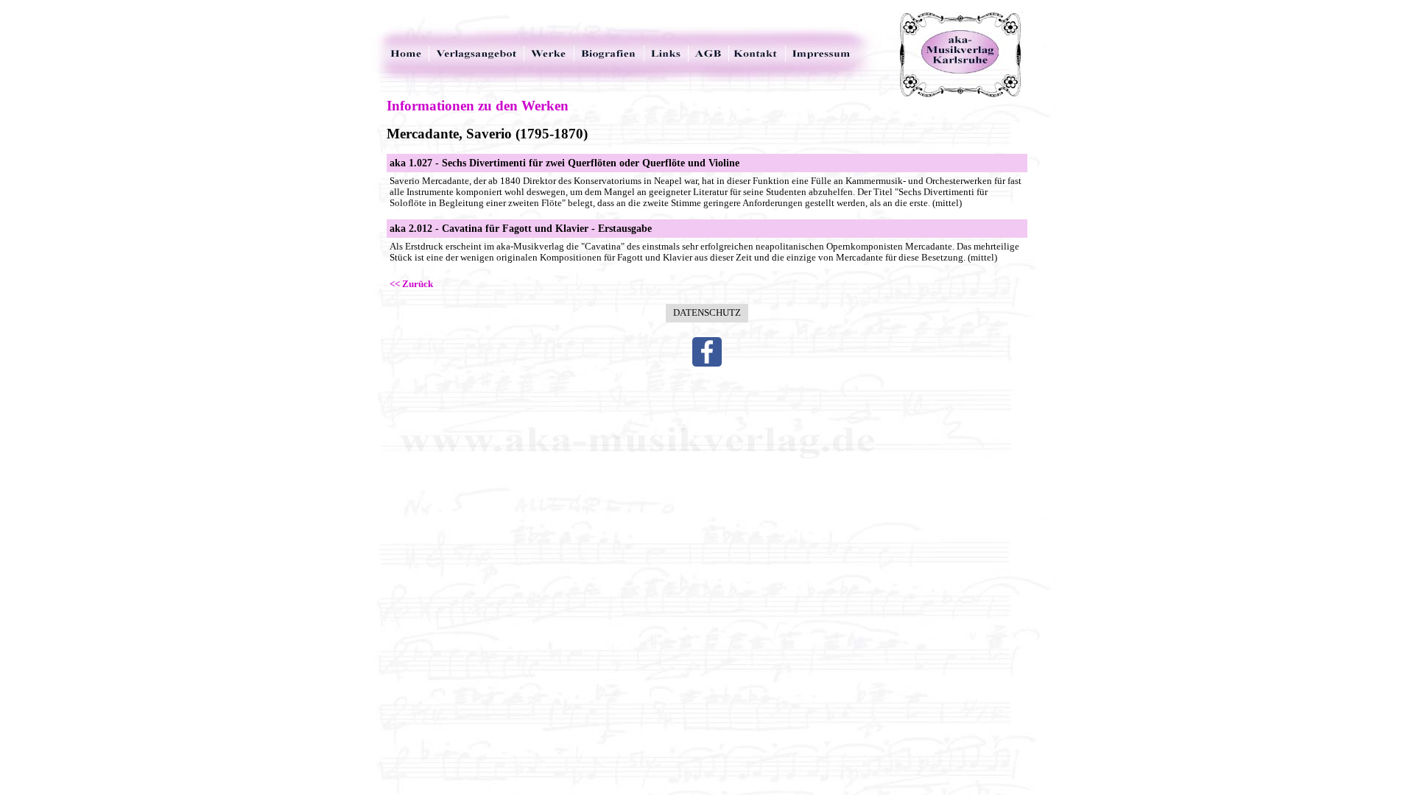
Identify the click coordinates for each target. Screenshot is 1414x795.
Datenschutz (707, 313)
